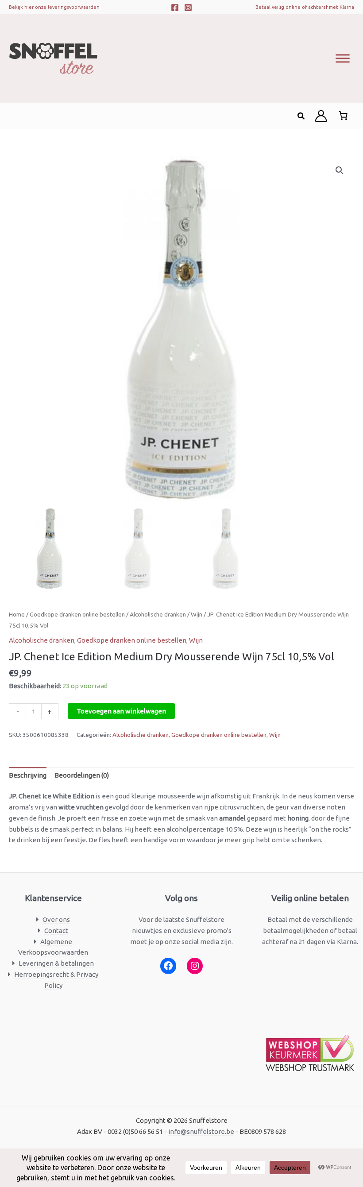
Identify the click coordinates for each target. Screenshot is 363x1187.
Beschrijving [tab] (27, 775)
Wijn (196, 614)
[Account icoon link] (321, 116)
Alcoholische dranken (158, 614)
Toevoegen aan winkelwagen (121, 711)
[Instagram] (188, 8)
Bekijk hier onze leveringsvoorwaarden (54, 7)
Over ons (56, 919)
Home (17, 614)
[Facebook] (175, 8)
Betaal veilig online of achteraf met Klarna (304, 7)
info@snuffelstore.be (201, 1131)
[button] (301, 116)
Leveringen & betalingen (56, 963)
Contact (56, 930)
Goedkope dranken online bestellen (77, 614)
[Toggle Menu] (343, 58)
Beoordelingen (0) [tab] (81, 775)
